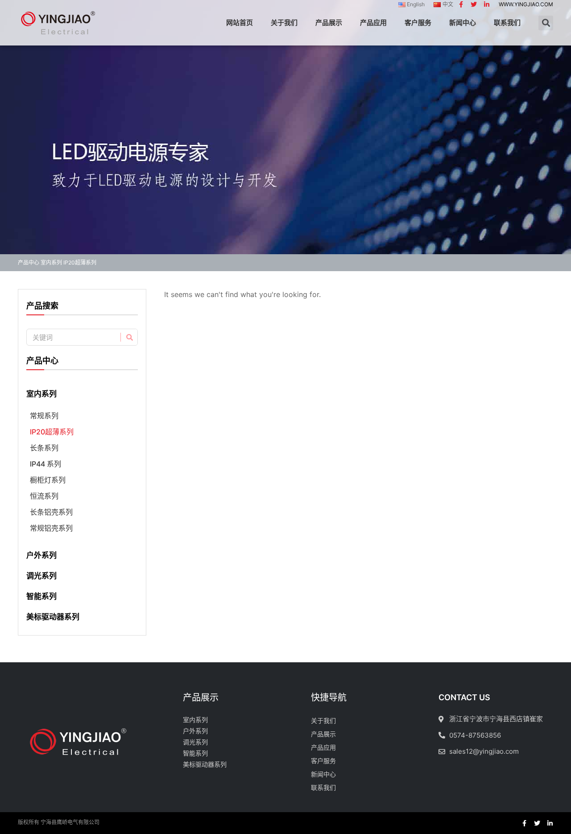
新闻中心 (462, 22)
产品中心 (28, 262)
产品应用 (373, 22)
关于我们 (284, 22)
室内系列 (51, 262)
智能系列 (41, 596)
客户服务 (418, 22)
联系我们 (507, 22)
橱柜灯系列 (48, 479)
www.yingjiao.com (526, 4)
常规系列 (44, 415)
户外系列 (41, 555)
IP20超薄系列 (52, 431)
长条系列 (44, 447)
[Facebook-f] (461, 4)
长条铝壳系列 (51, 512)
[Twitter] (474, 4)
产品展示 (328, 22)
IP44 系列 (45, 463)
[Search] (128, 337)
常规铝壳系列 (51, 528)
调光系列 (41, 575)
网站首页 (239, 22)
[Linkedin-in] (487, 4)
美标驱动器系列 (52, 616)
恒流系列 (44, 495)
